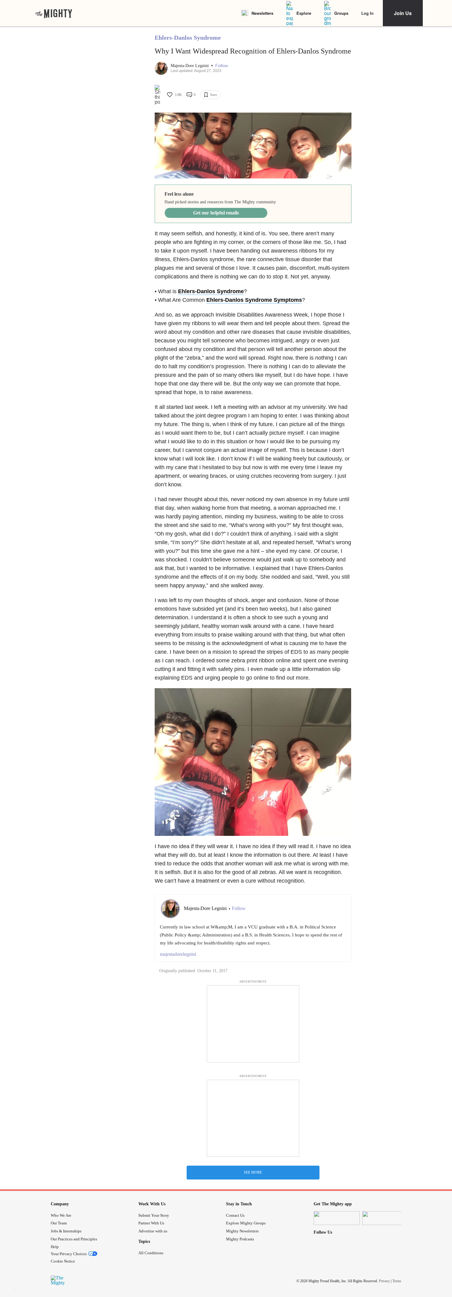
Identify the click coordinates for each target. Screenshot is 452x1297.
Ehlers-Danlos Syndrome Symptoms (254, 300)
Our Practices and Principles (74, 1239)
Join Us (403, 13)
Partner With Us (151, 1223)
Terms (396, 1281)
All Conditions (150, 1253)
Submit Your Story (153, 1215)
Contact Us (235, 1215)
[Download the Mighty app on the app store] (337, 1218)
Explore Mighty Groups (246, 1223)
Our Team (59, 1223)
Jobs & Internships (66, 1231)
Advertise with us (152, 1231)
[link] (53, 13)
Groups (341, 13)
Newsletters (262, 13)
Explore (303, 13)
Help (55, 1246)
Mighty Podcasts (240, 1239)
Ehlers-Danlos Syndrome (188, 37)
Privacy (384, 1281)
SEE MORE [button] (253, 1172)
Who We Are (61, 1215)
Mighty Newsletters (242, 1231)
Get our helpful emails (216, 212)
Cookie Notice (63, 1261)
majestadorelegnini (178, 954)
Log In (367, 13)
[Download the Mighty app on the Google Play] (385, 1218)
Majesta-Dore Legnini (190, 65)
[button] (221, 65)
